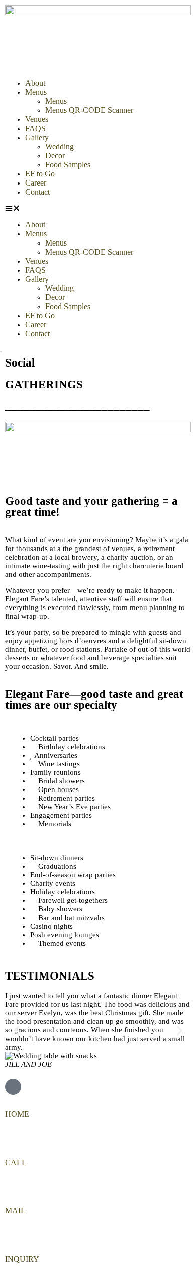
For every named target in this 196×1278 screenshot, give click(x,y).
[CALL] (9, 1142)
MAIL (15, 1210)
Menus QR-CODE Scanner (89, 110)
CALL (16, 1162)
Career (35, 182)
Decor (55, 155)
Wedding (59, 146)
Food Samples (67, 164)
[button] (98, 208)
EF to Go (40, 173)
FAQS (35, 128)
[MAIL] (9, 1190)
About (35, 83)
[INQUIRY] (9, 1239)
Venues (36, 119)
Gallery (37, 137)
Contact (37, 192)
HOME (17, 1114)
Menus (36, 92)
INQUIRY (22, 1259)
